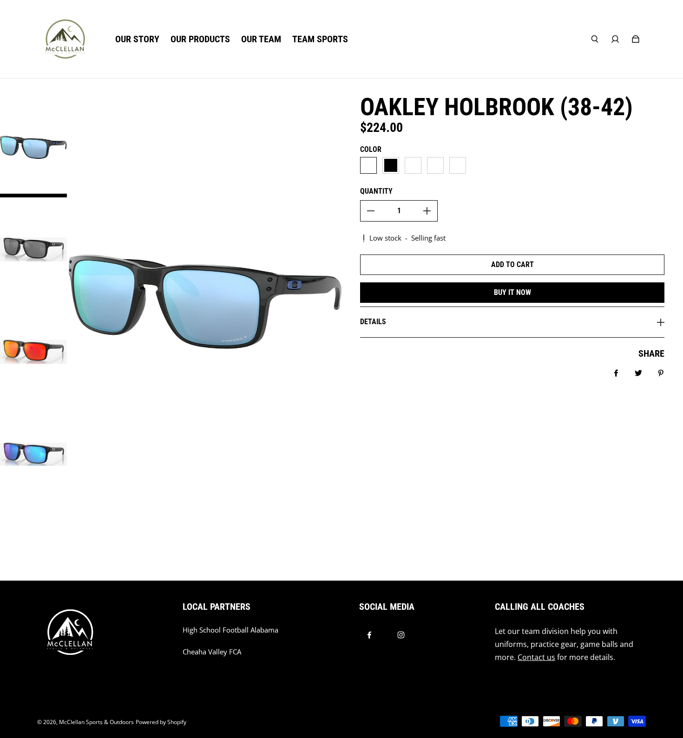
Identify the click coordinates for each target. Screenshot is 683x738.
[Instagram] (401, 635)
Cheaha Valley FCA (212, 652)
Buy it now (512, 292)
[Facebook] (369, 635)
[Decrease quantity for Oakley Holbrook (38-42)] (371, 211)
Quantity (376, 191)
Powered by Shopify (161, 722)
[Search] (594, 39)
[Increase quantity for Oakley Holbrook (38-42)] (427, 211)
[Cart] (635, 39)
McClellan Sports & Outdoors (96, 722)
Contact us (536, 657)
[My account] (615, 39)
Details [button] (373, 321)
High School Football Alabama (230, 630)
